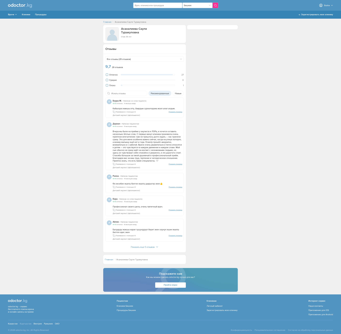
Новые (178, 93)
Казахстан (13, 323)
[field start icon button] (108, 93)
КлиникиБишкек (125, 306)
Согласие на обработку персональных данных (310, 330)
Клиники (26, 15)
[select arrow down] (209, 5)
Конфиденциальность (241, 330)
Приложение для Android (320, 314)
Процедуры (40, 15)
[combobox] (157, 5)
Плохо (112, 85)
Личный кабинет (215, 306)
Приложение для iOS (318, 310)
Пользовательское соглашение (270, 330)
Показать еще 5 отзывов (143, 247)
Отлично (113, 74)
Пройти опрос (170, 285)
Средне (113, 80)
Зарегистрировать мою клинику (317, 15)
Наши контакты (315, 306)
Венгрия (38, 323)
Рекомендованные (160, 93)
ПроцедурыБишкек (126, 310)
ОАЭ (57, 323)
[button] (112, 34)
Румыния (48, 323)
